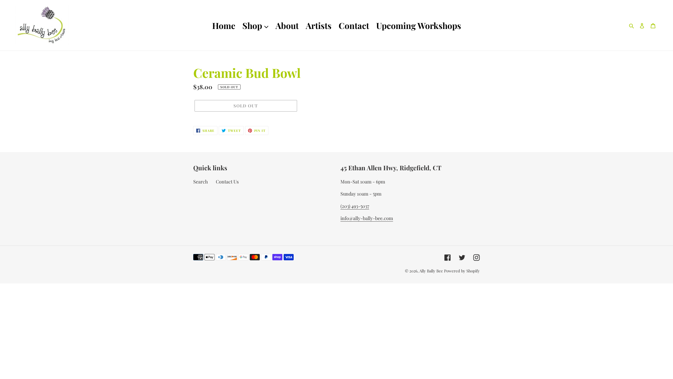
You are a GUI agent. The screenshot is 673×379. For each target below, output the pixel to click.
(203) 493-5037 (354, 206)
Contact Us (227, 181)
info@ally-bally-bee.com (366, 218)
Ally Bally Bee (431, 270)
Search (200, 181)
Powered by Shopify (462, 270)
